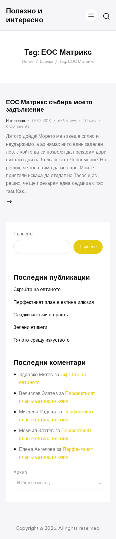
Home (28, 61)
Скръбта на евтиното (37, 289)
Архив (20, 472)
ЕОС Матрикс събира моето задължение (49, 105)
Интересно (15, 120)
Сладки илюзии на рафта (41, 315)
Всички (46, 61)
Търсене (23, 234)
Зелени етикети (30, 327)
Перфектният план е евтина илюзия (53, 302)
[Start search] (106, 16)
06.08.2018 (41, 120)
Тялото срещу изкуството (41, 340)
